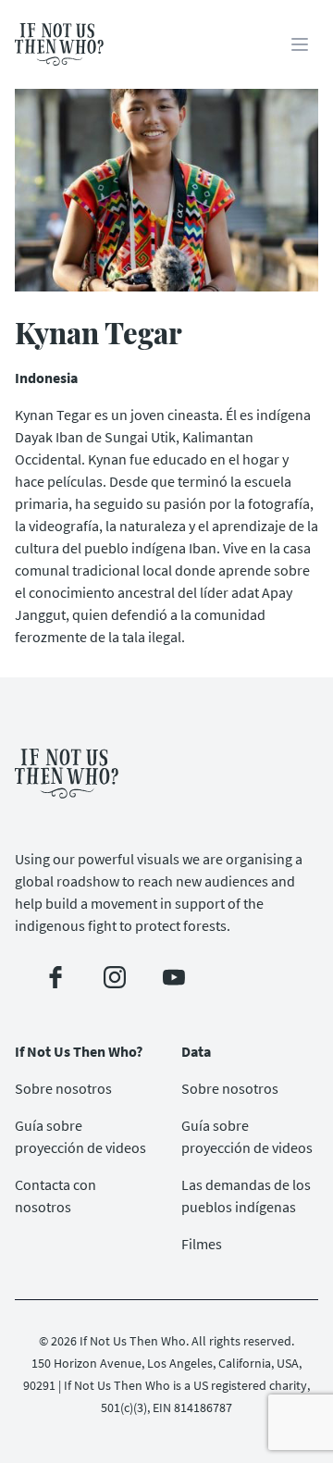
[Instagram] (114, 977)
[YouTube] (173, 977)
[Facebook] (55, 977)
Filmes (201, 1243)
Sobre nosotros (63, 1088)
